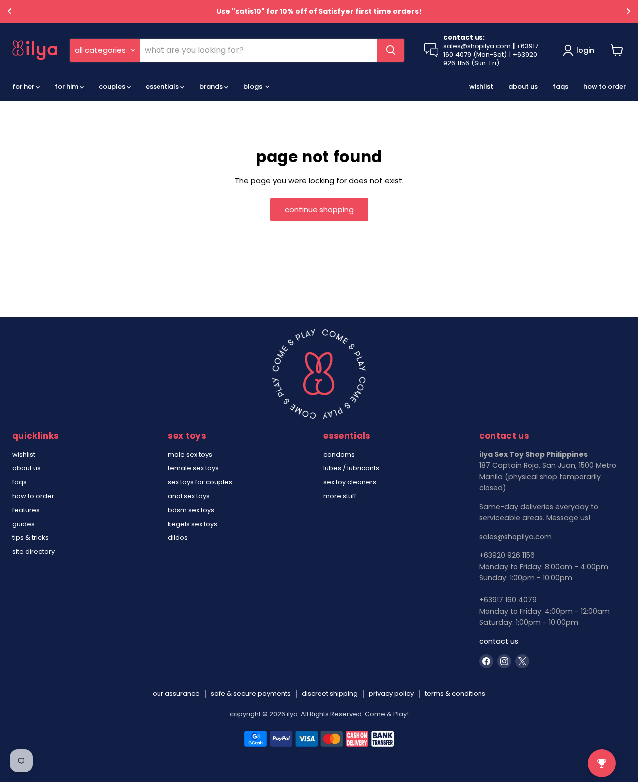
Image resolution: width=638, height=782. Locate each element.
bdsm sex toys (191, 510)
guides (23, 524)
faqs (560, 86)
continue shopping (319, 209)
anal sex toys (189, 496)
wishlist (481, 86)
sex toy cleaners (349, 482)
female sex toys (193, 468)
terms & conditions (455, 693)
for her (24, 86)
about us (523, 86)
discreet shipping (330, 693)
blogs (253, 86)
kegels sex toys (192, 524)
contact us (498, 641)
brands (211, 86)
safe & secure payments (251, 693)
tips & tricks (30, 537)
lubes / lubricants (351, 468)
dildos (178, 537)
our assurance (176, 693)
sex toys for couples (200, 482)
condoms (339, 454)
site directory (33, 551)
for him (67, 86)
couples (113, 86)
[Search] (390, 50)
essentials (163, 86)
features (26, 510)
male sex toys (190, 454)
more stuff (339, 496)
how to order (604, 86)
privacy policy (391, 693)
